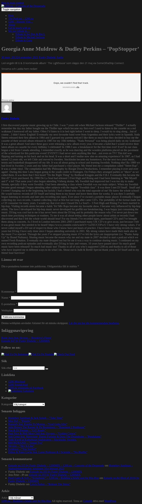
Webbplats (7, 310)
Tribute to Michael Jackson (30, 37)
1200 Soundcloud (18, 384)
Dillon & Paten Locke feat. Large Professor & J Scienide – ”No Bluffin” (47, 452)
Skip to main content (12, 2)
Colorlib (87, 501)
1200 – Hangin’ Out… (20, 21)
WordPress (110, 501)
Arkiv (4, 497)
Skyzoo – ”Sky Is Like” (21, 445)
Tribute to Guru (23, 40)
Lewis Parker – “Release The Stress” (50, 484)
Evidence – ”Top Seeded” (22, 449)
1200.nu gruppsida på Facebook (25, 387)
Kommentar (8, 291)
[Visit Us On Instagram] (15, 354)
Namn (5, 297)
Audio (59, 57)
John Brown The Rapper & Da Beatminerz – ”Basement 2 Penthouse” (46, 427)
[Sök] (46, 368)
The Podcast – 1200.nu (21, 18)
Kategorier (7, 404)
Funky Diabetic (47, 57)
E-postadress (9, 304)
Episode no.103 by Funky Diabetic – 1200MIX (56, 471)
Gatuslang (28, 390)
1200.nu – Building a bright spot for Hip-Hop (26, 501)
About (11, 24)
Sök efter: (6, 367)
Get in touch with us (19, 27)
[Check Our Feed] (64, 354)
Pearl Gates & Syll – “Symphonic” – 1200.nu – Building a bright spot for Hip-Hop (53, 477)
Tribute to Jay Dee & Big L (30, 34)
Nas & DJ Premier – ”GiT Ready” (27, 430)
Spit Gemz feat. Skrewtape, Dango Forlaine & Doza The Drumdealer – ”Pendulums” (54, 436)
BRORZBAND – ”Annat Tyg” (25, 442)
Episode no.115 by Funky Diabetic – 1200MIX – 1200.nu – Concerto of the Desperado (56, 465)
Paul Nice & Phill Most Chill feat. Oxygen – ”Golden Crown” (42, 433)
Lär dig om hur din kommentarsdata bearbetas (94, 323)
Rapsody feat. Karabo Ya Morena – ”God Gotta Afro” (37, 424)
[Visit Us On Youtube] (41, 354)
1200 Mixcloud (16, 381)
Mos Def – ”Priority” (19, 421)
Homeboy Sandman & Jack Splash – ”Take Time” (35, 417)
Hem (11, 15)
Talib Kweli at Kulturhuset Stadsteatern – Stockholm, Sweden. (42, 439)
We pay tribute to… (19, 31)
